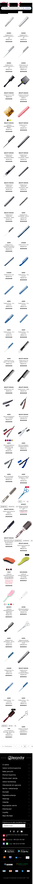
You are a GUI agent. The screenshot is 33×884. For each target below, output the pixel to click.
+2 (27, 501)
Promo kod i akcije (9, 778)
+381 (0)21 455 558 (18, 839)
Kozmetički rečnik (9, 805)
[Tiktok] (18, 832)
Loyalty (5, 812)
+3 (15, 726)
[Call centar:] (4, 839)
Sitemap (5, 799)
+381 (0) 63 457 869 (19, 844)
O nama (5, 765)
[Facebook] (10, 832)
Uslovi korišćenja (9, 782)
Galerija (5, 802)
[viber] (4, 844)
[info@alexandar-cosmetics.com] (22, 832)
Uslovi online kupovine (11, 768)
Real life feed (7, 816)
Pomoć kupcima (9, 775)
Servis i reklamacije (10, 788)
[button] (17, 11)
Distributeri (7, 809)
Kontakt (5, 792)
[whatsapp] (7, 844)
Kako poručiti (7, 771)
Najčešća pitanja (9, 795)
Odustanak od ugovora (11, 785)
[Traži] (3, 8)
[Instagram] (14, 832)
